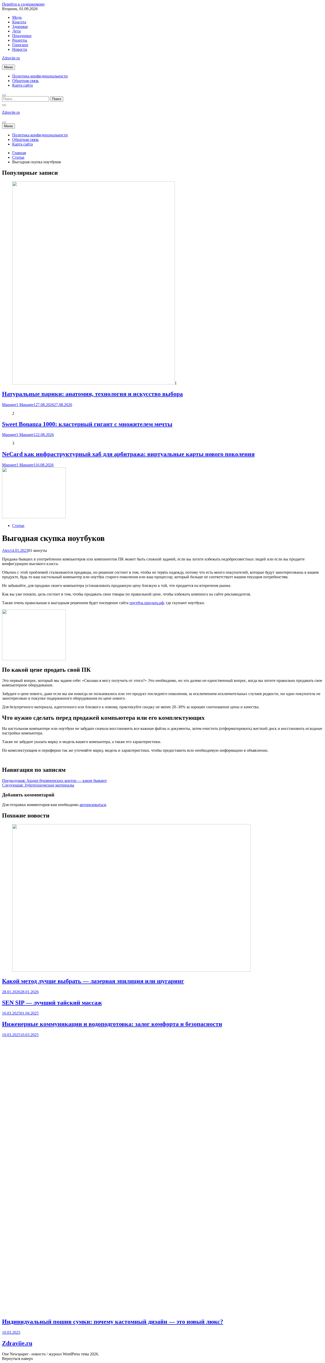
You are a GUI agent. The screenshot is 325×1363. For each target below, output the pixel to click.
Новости (19, 49)
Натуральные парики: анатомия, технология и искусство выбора (92, 394)
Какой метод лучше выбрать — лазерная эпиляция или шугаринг (93, 981)
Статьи (18, 525)
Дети (16, 31)
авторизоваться (92, 805)
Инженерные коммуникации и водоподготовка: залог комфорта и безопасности (112, 1024)
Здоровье (20, 26)
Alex (6, 550)
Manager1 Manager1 (19, 405)
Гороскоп (20, 45)
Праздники (21, 36)
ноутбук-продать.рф (146, 603)
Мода (17, 17)
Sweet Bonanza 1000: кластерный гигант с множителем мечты (87, 424)
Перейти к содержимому (23, 4)
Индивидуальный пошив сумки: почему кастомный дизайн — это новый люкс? (112, 1321)
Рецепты (19, 40)
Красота (19, 22)
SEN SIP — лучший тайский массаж (52, 1002)
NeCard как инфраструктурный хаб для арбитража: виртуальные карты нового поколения (128, 454)
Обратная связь (25, 80)
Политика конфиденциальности (40, 76)
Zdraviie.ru (11, 58)
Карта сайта (22, 85)
